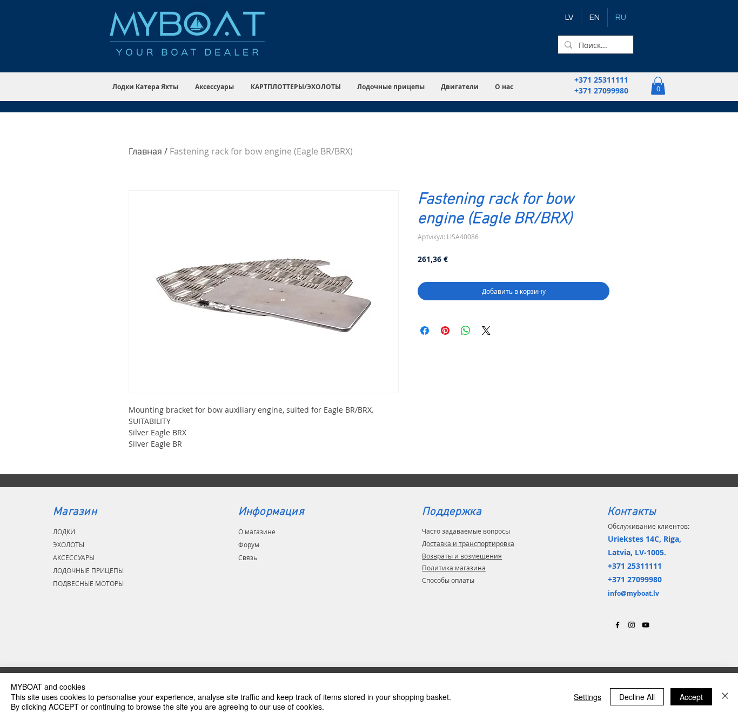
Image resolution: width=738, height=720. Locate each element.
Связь (247, 557)
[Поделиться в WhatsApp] (465, 330)
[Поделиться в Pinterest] (445, 330)
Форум (248, 544)
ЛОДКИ (64, 531)
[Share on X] (486, 330)
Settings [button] (587, 696)
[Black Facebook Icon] (617, 625)
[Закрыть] (725, 696)
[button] (145, 86)
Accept (691, 696)
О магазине (257, 531)
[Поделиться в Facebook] (424, 330)
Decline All (637, 696)
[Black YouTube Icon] (645, 625)
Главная (145, 151)
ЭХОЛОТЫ (68, 544)
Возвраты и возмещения (462, 555)
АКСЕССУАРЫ (74, 557)
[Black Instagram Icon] (631, 625)
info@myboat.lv (633, 593)
